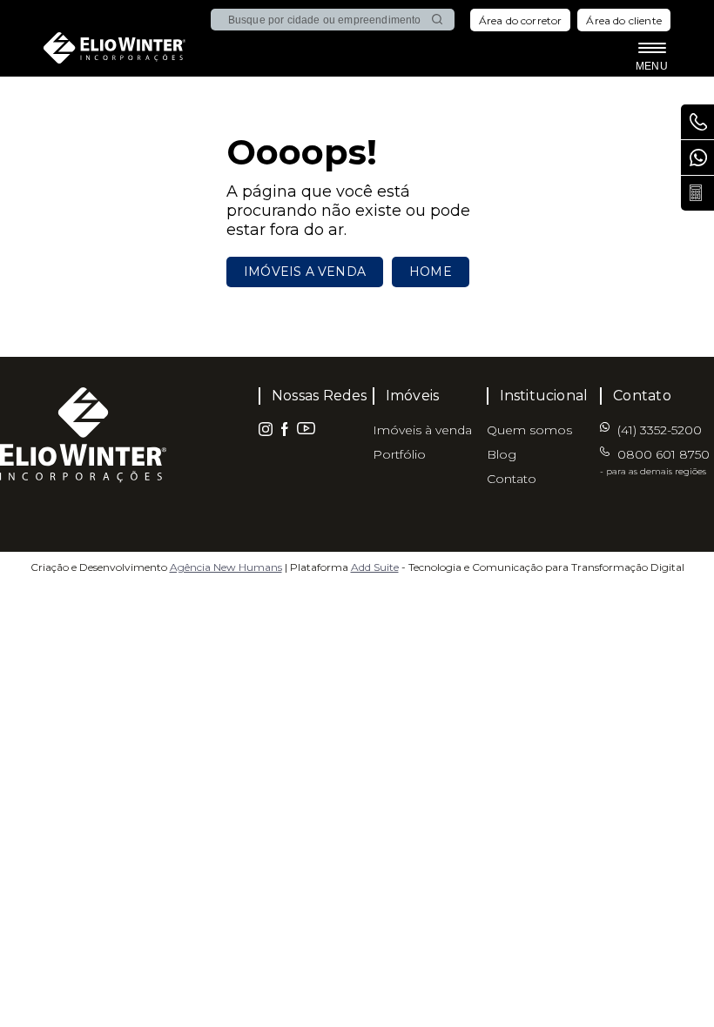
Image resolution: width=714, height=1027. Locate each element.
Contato (511, 479)
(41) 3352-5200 (697, 157)
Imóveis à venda (422, 430)
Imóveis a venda (305, 271)
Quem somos (529, 430)
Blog (501, 454)
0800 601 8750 (655, 461)
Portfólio (399, 454)
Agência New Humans (226, 567)
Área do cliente (624, 20)
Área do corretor (520, 20)
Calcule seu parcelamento (697, 193)
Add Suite (375, 567)
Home (430, 271)
